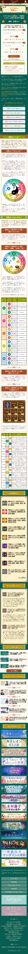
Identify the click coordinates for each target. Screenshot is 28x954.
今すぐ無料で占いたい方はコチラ (14, 103)
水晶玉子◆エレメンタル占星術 (13, 924)
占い (12, 3)
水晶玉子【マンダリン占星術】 (13, 938)
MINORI (3, 946)
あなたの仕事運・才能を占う (14, 121)
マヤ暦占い (8, 936)
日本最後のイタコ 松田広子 (19, 926)
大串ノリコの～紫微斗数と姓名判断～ (13, 934)
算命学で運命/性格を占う (14, 113)
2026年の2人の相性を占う (14, 130)
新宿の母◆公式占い (14, 940)
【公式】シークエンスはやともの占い (13, 930)
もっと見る (14, 670)
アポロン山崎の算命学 (5, 3)
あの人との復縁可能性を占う (14, 126)
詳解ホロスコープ (17, 936)
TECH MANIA (11, 946)
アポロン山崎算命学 (14, 1)
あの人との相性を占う (14, 117)
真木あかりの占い (8, 928)
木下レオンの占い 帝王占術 (13, 922)
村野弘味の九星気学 (18, 928)
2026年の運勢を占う (14, 108)
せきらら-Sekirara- (21, 946)
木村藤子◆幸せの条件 (13, 932)
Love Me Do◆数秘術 (6, 926)
